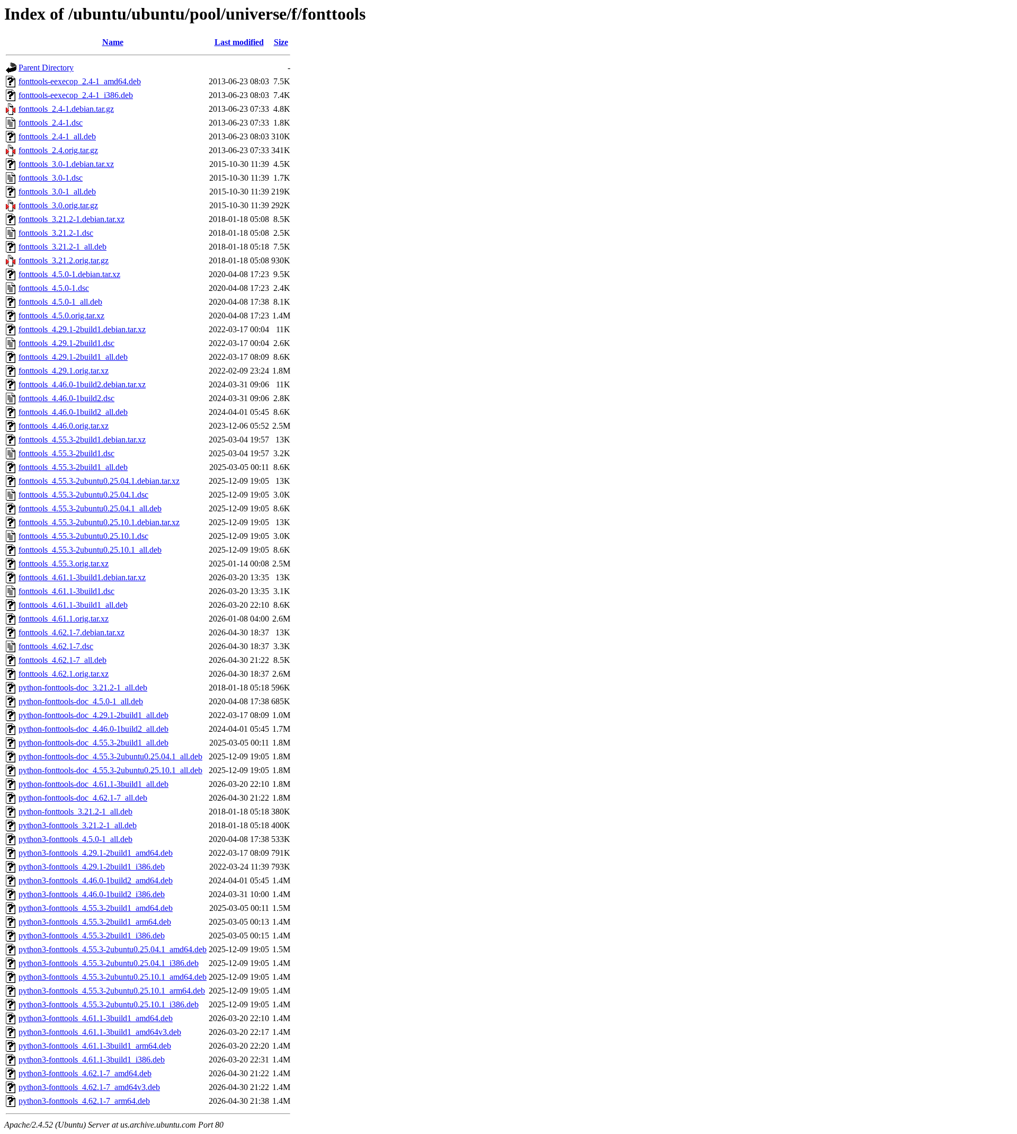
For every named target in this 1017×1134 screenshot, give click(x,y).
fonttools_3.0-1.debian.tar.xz (66, 164)
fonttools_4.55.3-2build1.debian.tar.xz (82, 439)
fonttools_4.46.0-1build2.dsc (66, 398)
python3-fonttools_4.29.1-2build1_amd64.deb (96, 852)
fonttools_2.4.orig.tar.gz (58, 150)
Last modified (239, 42)
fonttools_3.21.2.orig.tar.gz (64, 260)
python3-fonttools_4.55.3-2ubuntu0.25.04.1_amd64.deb (113, 949)
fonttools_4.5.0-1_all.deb (60, 301)
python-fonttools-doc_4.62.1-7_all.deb (83, 797)
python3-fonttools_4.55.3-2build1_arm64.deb (95, 921)
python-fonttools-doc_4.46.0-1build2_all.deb (93, 728)
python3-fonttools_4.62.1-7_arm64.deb (84, 1100)
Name (112, 42)
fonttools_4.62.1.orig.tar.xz (64, 673)
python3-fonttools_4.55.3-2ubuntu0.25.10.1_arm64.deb (112, 990)
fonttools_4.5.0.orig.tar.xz (61, 315)
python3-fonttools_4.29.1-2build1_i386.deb (92, 866)
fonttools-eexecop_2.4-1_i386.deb (76, 95)
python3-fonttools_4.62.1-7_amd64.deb (85, 1073)
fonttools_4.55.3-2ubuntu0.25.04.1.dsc (83, 494)
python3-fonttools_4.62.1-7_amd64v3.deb (89, 1087)
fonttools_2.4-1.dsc (51, 122)
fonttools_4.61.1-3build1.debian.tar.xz (82, 577)
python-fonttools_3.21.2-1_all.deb (75, 811)
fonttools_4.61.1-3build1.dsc (66, 591)
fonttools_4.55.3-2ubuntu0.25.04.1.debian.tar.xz (99, 480)
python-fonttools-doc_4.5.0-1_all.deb (81, 701)
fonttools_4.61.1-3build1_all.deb (73, 604)
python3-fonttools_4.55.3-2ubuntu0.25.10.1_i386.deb (109, 1004)
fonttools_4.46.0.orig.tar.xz (64, 425)
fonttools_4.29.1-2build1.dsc (66, 343)
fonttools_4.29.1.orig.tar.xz (64, 370)
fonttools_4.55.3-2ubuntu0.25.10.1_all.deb (90, 549)
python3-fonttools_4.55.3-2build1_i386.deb (92, 935)
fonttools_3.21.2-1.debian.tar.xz (71, 219)
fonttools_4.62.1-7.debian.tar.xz (71, 632)
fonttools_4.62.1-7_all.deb (62, 660)
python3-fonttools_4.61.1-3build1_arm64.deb (95, 1045)
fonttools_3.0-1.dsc (51, 177)
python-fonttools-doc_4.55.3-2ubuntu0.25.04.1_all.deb (110, 756)
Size (281, 42)
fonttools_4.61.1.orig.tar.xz (64, 618)
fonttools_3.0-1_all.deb (57, 191)
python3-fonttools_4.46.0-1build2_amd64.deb (96, 880)
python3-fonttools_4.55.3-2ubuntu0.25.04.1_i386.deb (109, 963)
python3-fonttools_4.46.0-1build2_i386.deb (92, 894)
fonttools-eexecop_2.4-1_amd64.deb (80, 81)
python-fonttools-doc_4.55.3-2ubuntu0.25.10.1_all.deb (110, 770)
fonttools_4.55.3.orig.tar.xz (64, 563)
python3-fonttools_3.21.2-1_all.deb (78, 825)
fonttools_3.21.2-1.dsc (56, 232)
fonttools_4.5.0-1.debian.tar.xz (69, 274)
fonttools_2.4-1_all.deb (57, 136)
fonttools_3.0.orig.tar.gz (58, 205)
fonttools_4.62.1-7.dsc (56, 646)
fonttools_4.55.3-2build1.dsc (66, 453)
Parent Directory (46, 67)
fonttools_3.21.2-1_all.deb (62, 246)
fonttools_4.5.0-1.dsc (54, 288)
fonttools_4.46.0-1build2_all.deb (73, 412)
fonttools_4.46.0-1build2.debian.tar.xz (82, 384)
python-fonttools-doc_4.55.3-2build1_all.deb (93, 742)
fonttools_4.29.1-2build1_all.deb (73, 356)
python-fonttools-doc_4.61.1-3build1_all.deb (93, 784)
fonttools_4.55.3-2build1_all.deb (73, 467)
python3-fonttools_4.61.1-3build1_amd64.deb (96, 1018)
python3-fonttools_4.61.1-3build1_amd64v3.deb (100, 1031)
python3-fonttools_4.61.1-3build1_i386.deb (92, 1059)
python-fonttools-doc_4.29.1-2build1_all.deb (93, 715)
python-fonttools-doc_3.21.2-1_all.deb (83, 687)
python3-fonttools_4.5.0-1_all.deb (75, 839)
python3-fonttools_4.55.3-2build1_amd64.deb (96, 907)
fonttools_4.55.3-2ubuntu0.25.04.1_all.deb (90, 508)
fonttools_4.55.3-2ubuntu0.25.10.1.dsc (83, 536)
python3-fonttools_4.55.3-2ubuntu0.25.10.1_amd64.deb (113, 976)
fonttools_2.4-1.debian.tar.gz (66, 108)
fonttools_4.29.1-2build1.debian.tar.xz (82, 329)
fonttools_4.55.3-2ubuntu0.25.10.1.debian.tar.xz (99, 522)
